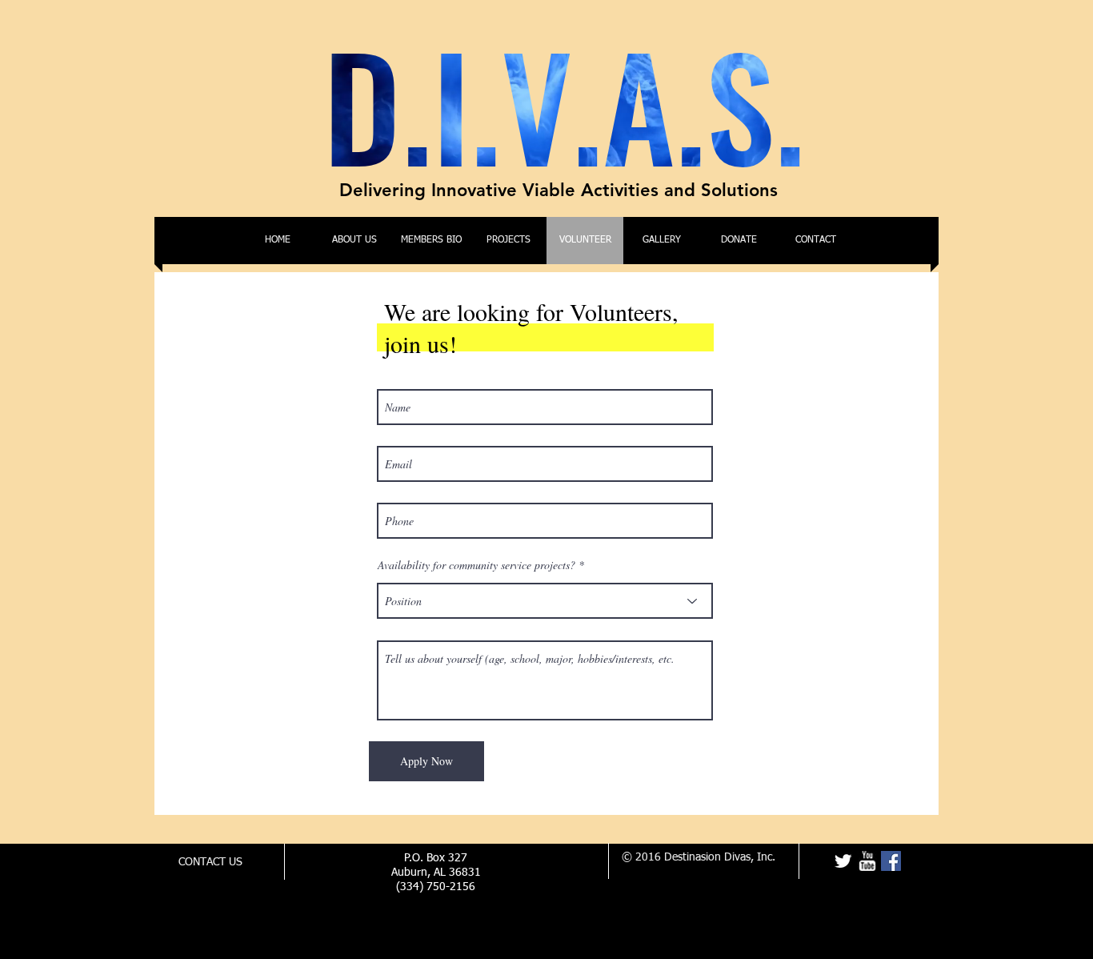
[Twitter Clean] (843, 861)
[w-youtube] (867, 861)
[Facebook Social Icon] (891, 861)
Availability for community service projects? (478, 565)
